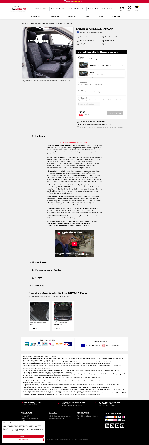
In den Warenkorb (115, 113)
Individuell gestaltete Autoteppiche (60, 416)
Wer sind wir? (25, 416)
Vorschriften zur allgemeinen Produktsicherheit (29, 420)
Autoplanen (93, 9)
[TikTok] (117, 425)
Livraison (86, 439)
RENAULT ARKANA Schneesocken (43, 394)
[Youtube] (107, 425)
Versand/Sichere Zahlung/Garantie (87, 416)
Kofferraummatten (77, 9)
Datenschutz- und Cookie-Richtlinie (71, 439)
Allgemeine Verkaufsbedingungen (49, 439)
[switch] (35, 16)
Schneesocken (107, 9)
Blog (78, 418)
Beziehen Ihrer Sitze (62, 380)
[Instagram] (112, 425)
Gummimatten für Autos (56, 418)
